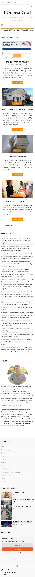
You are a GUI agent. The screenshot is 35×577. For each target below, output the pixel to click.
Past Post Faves (5, 475)
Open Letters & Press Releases (10, 472)
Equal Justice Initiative (7, 302)
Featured (3, 462)
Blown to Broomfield (22, 506)
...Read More (17, 82)
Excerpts (3, 459)
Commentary (5, 453)
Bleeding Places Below (22, 522)
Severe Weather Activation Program (11, 347)
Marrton (9, 386)
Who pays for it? (17, 156)
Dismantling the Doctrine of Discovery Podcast (15, 279)
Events (3, 456)
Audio (2, 446)
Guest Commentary (6, 466)
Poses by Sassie (19, 492)
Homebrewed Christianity (8, 307)
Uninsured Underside (17, 201)
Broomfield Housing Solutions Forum (12, 246)
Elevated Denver (6, 292)
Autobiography (5, 450)
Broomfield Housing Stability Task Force (13, 254)
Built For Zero (5, 262)
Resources (4, 482)
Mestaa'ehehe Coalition (8, 315)
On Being (4, 328)
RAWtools (4, 334)
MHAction (4, 321)
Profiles (3, 478)
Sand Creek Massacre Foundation (11, 339)
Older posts (8, 226)
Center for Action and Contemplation (12, 269)
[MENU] (2, 25)
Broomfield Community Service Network (13, 238)
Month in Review (6, 469)
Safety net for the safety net (17, 109)
